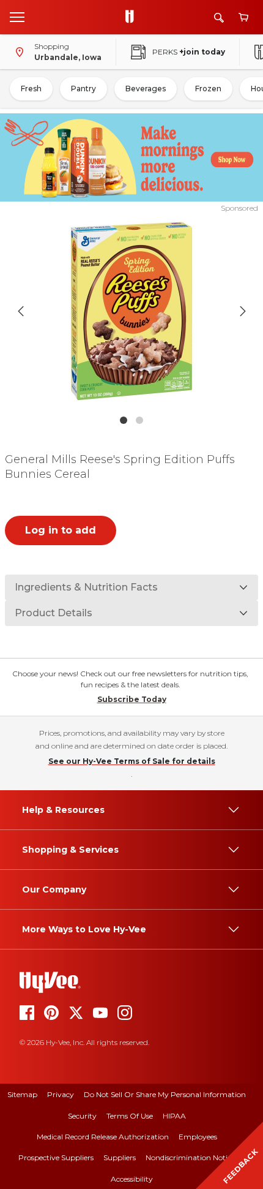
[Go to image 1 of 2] (124, 420)
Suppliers (119, 1157)
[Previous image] (20, 311)
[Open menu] (17, 16)
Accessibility (132, 1178)
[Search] (219, 17)
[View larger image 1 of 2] (131, 311)
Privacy (60, 1094)
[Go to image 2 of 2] (139, 420)
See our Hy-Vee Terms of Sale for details (131, 761)
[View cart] (243, 17)
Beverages (145, 88)
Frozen (208, 88)
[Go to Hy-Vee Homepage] (132, 17)
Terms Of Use (129, 1115)
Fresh (31, 88)
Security (82, 1115)
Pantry (83, 88)
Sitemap (22, 1094)
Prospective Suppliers (56, 1157)
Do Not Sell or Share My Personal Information (165, 1094)
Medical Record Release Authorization (103, 1136)
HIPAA (174, 1115)
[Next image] (242, 311)
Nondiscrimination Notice (190, 1157)
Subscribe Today (131, 699)
